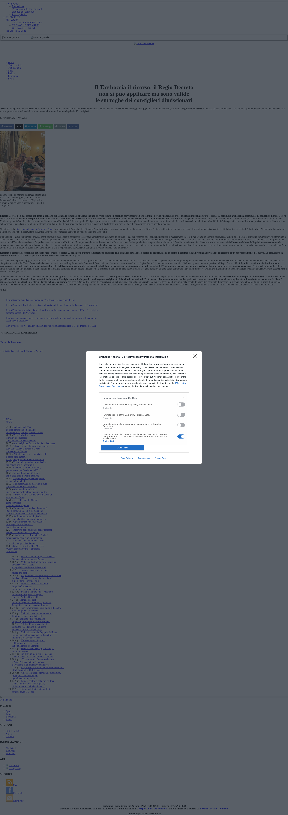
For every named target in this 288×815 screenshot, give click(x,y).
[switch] (181, 404)
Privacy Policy (161, 458)
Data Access (144, 458)
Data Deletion (127, 458)
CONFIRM (122, 448)
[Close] (196, 357)
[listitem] (144, 397)
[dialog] (144, 407)
